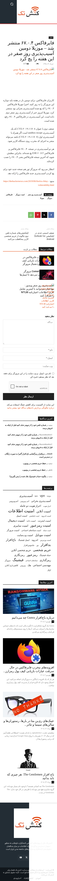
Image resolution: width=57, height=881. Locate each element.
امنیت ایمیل (21, 515)
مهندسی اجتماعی (42, 565)
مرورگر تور (32, 169)
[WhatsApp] (31, 215)
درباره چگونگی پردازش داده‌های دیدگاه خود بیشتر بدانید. (30, 408)
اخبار (51, 37)
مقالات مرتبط (46, 249)
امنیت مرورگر (20, 194)
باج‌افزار (11, 539)
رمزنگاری (19, 554)
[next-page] (46, 306)
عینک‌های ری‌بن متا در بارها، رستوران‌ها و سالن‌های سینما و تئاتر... (29, 722)
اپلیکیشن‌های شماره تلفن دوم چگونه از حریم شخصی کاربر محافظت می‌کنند (16, 236)
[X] (44, 215)
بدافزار (46, 544)
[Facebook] (51, 215)
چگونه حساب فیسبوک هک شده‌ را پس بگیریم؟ (27, 476)
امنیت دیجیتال (16, 520)
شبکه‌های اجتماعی (31, 560)
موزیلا (42, 198)
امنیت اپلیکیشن (34, 516)
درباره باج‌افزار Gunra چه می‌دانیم (33, 617)
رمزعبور (32, 554)
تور (37, 545)
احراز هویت (47, 506)
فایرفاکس (9, 194)
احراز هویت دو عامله (30, 505)
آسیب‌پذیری (26, 495)
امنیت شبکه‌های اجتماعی (31, 530)
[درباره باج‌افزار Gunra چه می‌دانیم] (28, 601)
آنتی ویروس (24, 501)
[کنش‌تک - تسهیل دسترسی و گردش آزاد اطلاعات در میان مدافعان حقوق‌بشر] (28, 12)
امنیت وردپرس (45, 540)
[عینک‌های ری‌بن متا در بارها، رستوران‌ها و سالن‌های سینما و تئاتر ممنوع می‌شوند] (28, 704)
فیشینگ (18, 559)
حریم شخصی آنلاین (21, 550)
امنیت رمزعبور (40, 525)
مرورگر (49, 198)
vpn (42, 495)
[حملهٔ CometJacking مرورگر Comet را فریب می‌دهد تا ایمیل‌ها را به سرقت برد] (46, 275)
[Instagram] (34, 858)
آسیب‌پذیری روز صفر (35, 194)
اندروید (35, 539)
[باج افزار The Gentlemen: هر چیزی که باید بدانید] (28, 758)
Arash (49, 453)
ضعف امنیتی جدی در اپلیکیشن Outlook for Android (44, 236)
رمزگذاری (45, 560)
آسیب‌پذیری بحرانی (41, 500)
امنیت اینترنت (44, 520)
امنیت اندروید (46, 516)
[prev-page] (51, 306)
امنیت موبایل (43, 534)
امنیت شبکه (47, 530)
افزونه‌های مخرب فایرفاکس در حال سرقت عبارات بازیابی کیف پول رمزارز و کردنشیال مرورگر (38, 260)
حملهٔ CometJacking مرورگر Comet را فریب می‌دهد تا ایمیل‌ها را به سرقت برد (37, 275)
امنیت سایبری (20, 525)
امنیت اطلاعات (21, 510)
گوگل (49, 570)
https (49, 496)
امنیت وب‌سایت (25, 535)
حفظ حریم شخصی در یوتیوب (34, 463)
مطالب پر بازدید (30, 249)
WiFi (36, 496)
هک (29, 565)
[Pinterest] (38, 215)
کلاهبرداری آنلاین (11, 565)
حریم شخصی (42, 549)
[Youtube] (21, 858)
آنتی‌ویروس (13, 501)
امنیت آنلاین (43, 511)
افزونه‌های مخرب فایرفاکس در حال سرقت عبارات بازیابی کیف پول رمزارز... (28, 669)
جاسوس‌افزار (29, 545)
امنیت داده (31, 520)
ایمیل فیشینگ (24, 540)
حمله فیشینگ (45, 555)
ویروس (23, 565)
